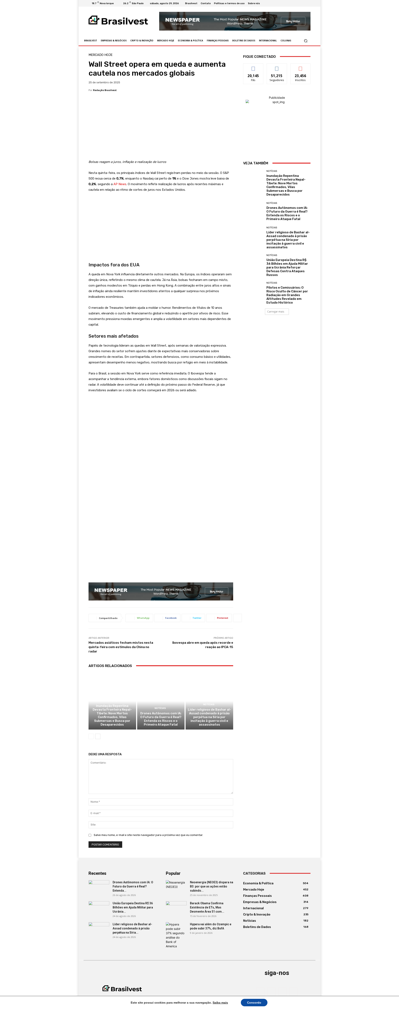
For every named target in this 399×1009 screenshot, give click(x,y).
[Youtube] (307, 3)
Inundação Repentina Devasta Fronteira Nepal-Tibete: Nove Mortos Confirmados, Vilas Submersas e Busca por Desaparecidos (112, 715)
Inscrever (300, 66)
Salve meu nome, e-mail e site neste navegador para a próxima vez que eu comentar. (148, 835)
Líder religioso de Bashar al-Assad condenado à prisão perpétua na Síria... (132, 928)
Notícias (111, 701)
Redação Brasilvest (105, 90)
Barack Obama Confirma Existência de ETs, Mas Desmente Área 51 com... (207, 907)
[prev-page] (91, 736)
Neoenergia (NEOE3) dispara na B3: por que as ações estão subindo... (211, 886)
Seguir (276, 66)
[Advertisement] (161, 128)
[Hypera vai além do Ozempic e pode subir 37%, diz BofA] (176, 935)
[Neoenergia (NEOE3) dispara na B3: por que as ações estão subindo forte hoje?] (176, 887)
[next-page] (97, 736)
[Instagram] (298, 3)
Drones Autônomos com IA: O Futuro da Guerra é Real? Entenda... (133, 886)
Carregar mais (275, 311)
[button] (305, 41)
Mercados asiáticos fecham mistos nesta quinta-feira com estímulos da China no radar (121, 647)
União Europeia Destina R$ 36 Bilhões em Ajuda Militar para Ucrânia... (133, 907)
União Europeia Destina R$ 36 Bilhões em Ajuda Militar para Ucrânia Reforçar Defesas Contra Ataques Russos (287, 267)
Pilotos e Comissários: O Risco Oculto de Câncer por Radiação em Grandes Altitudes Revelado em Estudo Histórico (287, 295)
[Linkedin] (302, 3)
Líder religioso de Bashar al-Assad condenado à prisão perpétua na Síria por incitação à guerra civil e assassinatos (209, 717)
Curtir (253, 66)
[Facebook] (293, 3)
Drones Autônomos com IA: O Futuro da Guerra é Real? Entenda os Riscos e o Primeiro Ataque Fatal (160, 718)
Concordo (254, 1002)
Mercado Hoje (100, 55)
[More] (237, 618)
